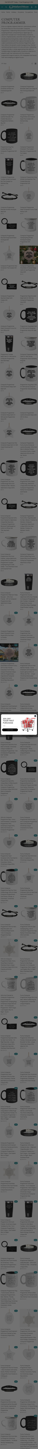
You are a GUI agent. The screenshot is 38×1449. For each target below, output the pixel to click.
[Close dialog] (35, 716)
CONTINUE (10, 729)
